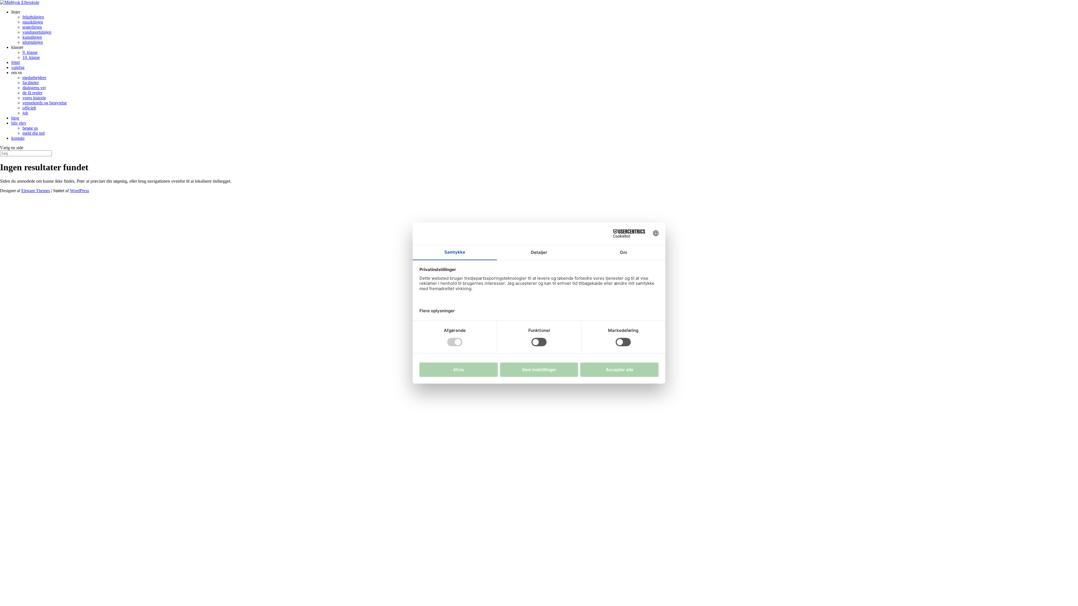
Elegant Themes (35, 190)
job (25, 113)
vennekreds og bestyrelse (44, 102)
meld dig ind (33, 133)
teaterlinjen (32, 27)
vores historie (34, 97)
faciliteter (30, 82)
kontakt (17, 138)
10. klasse (31, 57)
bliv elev (18, 123)
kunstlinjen (32, 37)
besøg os (30, 128)
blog (15, 118)
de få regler (32, 92)
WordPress (79, 190)
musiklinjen (32, 22)
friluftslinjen (33, 17)
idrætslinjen (32, 42)
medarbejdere (34, 77)
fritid (15, 62)
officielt (29, 107)
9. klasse (30, 52)
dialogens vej (34, 87)
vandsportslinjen (36, 32)
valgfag (17, 67)
